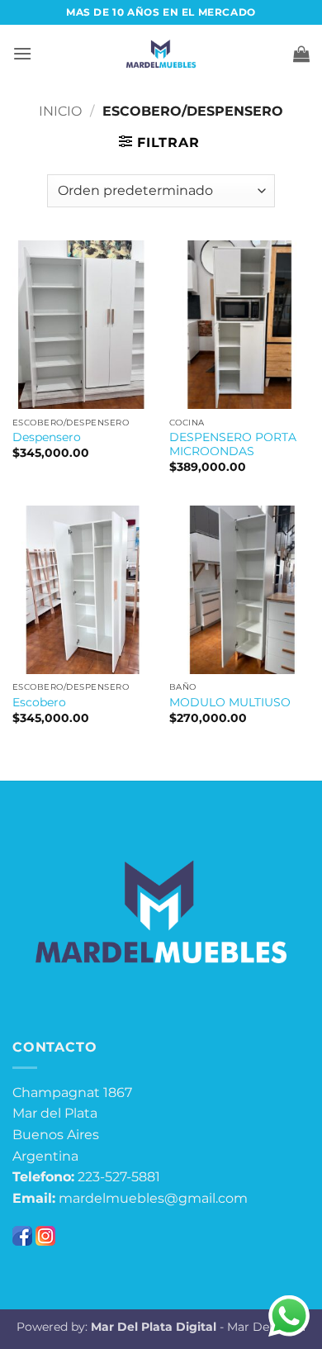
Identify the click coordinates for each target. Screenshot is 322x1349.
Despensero (46, 437)
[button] (22, 53)
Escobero (39, 702)
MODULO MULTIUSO (230, 702)
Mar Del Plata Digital (153, 1326)
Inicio (60, 111)
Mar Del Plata (266, 1326)
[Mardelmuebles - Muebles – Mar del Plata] (161, 54)
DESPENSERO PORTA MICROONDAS (232, 444)
